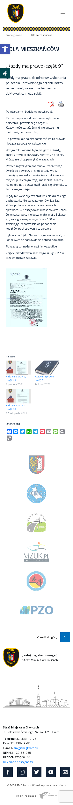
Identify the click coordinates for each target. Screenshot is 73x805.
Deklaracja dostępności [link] (18, 762)
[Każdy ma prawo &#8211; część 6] (47, 368)
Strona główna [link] (13, 35)
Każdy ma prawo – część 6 (45, 378)
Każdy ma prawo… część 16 (16, 407)
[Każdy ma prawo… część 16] (18, 396)
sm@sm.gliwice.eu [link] (26, 748)
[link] (5, 49)
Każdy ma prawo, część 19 (16, 378)
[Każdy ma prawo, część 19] (18, 368)
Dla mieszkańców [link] (41, 35)
